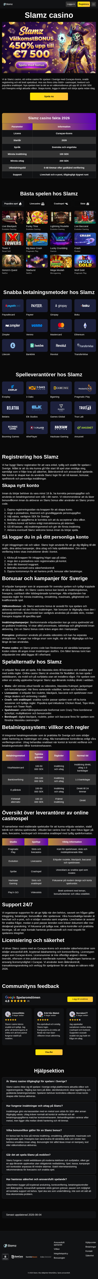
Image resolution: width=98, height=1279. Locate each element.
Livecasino (35, 204)
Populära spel (11, 204)
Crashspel (59, 204)
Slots (82, 204)
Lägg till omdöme (80, 999)
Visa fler (49, 1052)
